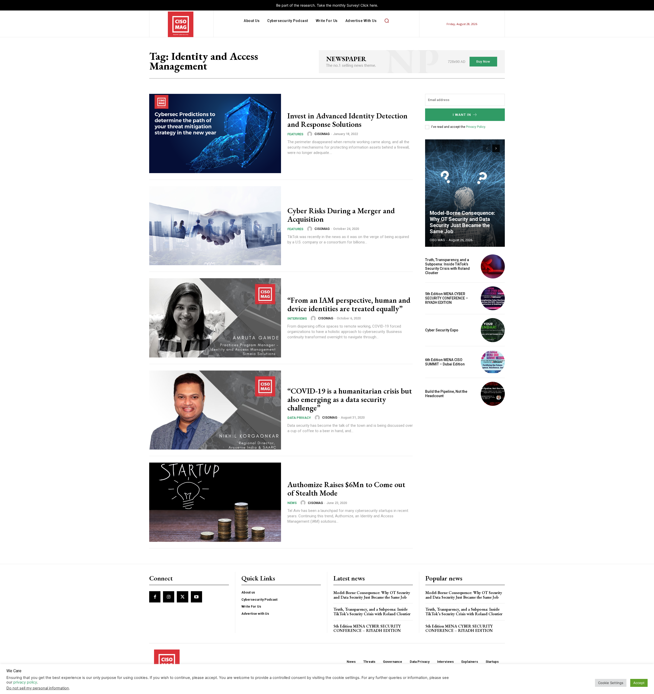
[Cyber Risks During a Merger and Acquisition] (215, 225)
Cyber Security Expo (441, 330)
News (292, 503)
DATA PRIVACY (299, 418)
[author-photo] (310, 134)
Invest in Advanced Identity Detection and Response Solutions (347, 120)
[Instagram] (168, 596)
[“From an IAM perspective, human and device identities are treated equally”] (215, 317)
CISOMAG (322, 134)
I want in (462, 115)
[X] (182, 596)
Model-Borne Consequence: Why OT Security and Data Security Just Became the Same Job (462, 222)
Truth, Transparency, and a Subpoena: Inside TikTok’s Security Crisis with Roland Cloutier (447, 266)
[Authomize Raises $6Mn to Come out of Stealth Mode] (215, 502)
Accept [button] (639, 683)
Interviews (297, 318)
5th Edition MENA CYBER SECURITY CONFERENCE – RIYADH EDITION (446, 298)
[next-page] (496, 148)
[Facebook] (154, 596)
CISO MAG (437, 240)
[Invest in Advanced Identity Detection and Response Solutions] (215, 133)
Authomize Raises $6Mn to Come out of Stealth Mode (346, 488)
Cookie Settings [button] (610, 683)
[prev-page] (487, 148)
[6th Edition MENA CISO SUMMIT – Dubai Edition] (493, 362)
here (373, 5)
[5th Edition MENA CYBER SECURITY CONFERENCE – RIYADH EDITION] (493, 298)
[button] (386, 21)
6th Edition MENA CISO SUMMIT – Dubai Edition (445, 362)
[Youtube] (196, 596)
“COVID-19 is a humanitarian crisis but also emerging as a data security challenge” (349, 399)
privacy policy (25, 682)
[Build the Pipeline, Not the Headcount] (493, 394)
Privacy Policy (475, 127)
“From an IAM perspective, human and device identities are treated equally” (348, 304)
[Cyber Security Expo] (493, 330)
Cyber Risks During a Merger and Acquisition (341, 215)
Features (295, 134)
